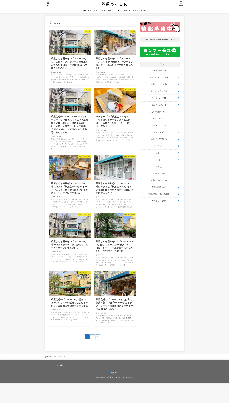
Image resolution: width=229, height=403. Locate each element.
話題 (103, 10)
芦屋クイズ (158, 173)
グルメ (96, 10)
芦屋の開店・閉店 (158, 194)
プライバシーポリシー (58, 365)
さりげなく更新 (159, 139)
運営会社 (114, 373)
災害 (159, 167)
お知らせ (159, 132)
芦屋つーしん (113, 377)
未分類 (159, 160)
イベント (127, 10)
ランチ (159, 146)
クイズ (135, 10)
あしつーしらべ (159, 84)
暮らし (110, 10)
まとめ (143, 10)
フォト (118, 10)
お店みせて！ (159, 125)
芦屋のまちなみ (159, 180)
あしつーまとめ (159, 91)
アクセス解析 (159, 70)
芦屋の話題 (159, 187)
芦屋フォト (159, 201)
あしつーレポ (159, 98)
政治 (159, 153)
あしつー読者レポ (159, 112)
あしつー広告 (159, 105)
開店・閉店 (87, 10)
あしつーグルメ (159, 77)
